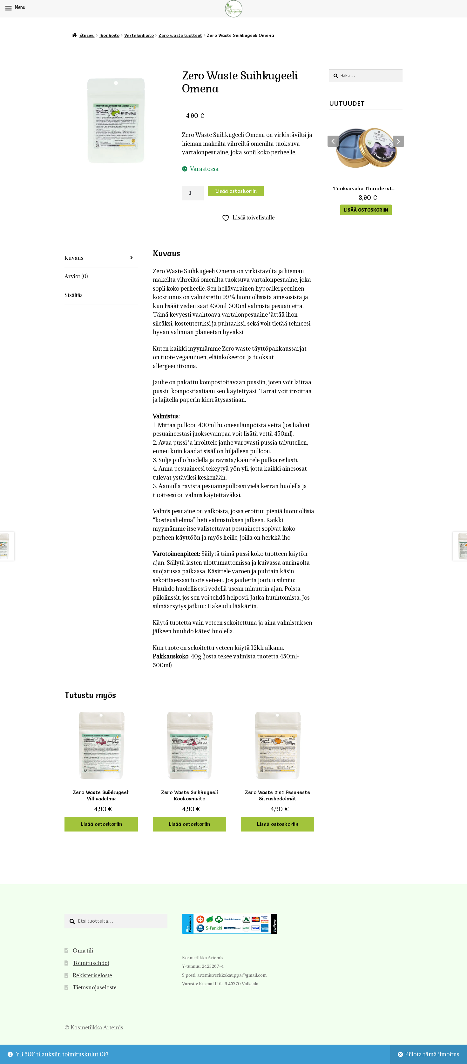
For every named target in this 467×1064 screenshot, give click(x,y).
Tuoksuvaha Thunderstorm (365, 188)
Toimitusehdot (91, 963)
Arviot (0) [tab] (76, 276)
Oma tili (83, 950)
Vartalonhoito (139, 35)
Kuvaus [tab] (74, 257)
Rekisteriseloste (92, 975)
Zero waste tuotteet (180, 35)
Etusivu (87, 35)
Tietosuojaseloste (95, 987)
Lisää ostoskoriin (236, 191)
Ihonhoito (109, 35)
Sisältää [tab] (73, 295)
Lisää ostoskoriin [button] (101, 824)
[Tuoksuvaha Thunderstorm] (366, 148)
